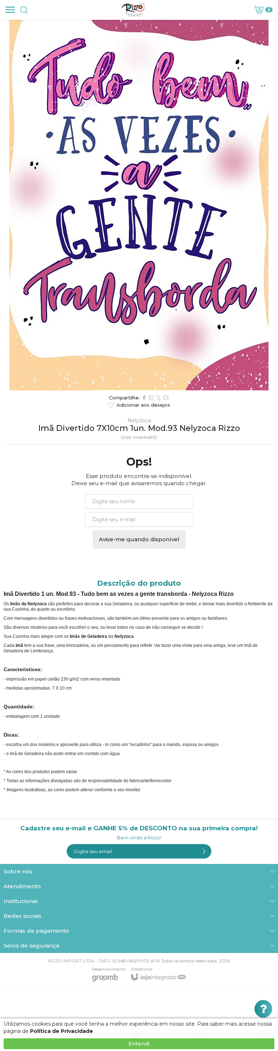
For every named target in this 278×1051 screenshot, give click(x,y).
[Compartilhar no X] (158, 397)
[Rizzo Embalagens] (133, 10)
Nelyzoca (139, 420)
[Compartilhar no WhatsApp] (151, 397)
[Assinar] (204, 851)
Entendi (139, 1044)
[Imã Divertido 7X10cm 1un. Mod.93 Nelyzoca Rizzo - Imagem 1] (139, 205)
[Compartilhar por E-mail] (165, 397)
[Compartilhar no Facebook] (144, 397)
